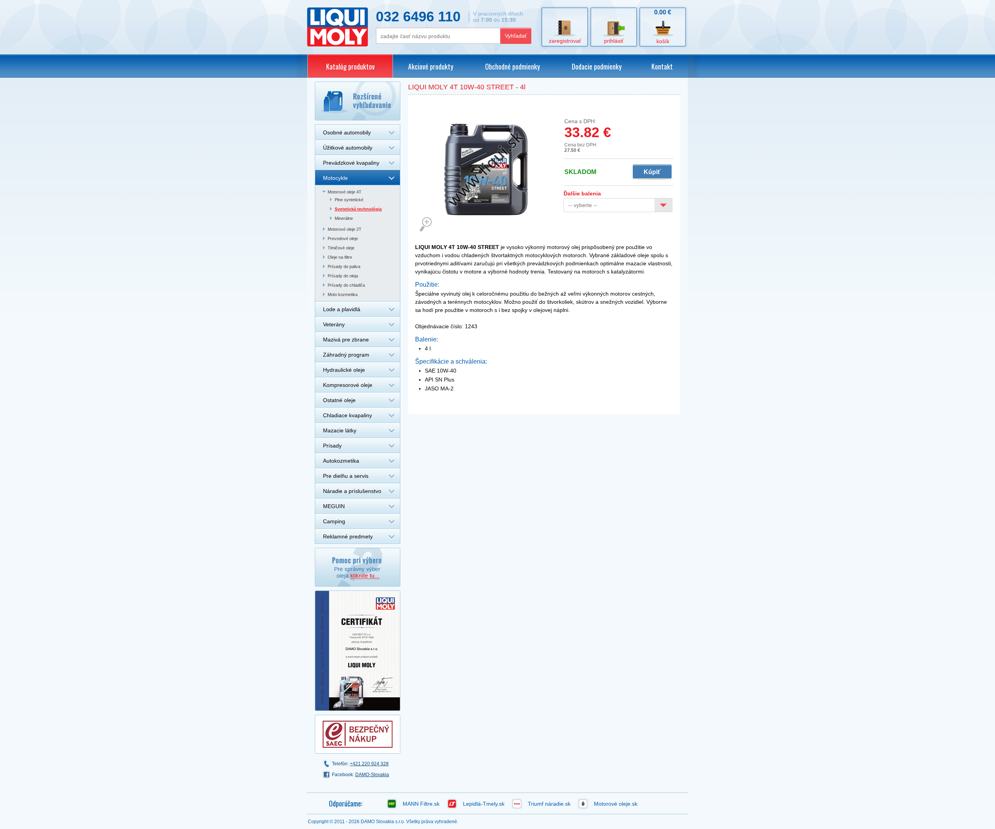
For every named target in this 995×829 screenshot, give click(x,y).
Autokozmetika (341, 461)
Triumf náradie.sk (549, 804)
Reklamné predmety (348, 536)
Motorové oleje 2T (344, 229)
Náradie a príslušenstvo (352, 491)
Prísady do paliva (344, 266)
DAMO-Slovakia (372, 774)
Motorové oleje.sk (615, 804)
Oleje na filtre (340, 257)
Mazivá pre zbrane (346, 339)
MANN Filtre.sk (421, 804)
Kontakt (662, 66)
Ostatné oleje (339, 400)
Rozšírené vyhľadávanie (357, 101)
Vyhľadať (516, 36)
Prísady (332, 445)
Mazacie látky (339, 430)
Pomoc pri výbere (357, 567)
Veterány (334, 324)
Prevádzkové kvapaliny (351, 163)
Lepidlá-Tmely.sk (483, 804)
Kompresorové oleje (347, 385)
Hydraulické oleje (344, 370)
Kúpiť (652, 172)
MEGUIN (334, 506)
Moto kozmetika (343, 294)
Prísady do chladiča (346, 285)
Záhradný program (346, 355)
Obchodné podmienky (512, 66)
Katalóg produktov (350, 66)
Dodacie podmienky (596, 66)
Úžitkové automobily (347, 148)
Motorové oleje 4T (344, 192)
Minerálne (344, 218)
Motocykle (335, 178)
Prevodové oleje (343, 238)
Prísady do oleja (343, 275)
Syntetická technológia (358, 209)
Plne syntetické (349, 199)
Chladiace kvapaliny (347, 415)
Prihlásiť (613, 41)
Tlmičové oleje (341, 248)
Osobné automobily (347, 132)
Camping (334, 521)
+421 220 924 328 (369, 763)
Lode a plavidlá (341, 309)
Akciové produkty (430, 66)
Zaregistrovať (565, 41)
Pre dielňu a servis (345, 476)
